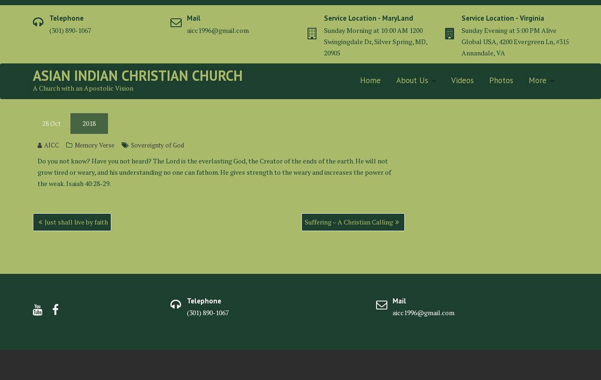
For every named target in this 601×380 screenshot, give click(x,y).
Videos (462, 80)
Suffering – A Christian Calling (349, 221)
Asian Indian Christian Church (138, 75)
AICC (51, 145)
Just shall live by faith (76, 221)
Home (370, 80)
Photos (501, 80)
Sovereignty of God (157, 145)
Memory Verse (95, 145)
